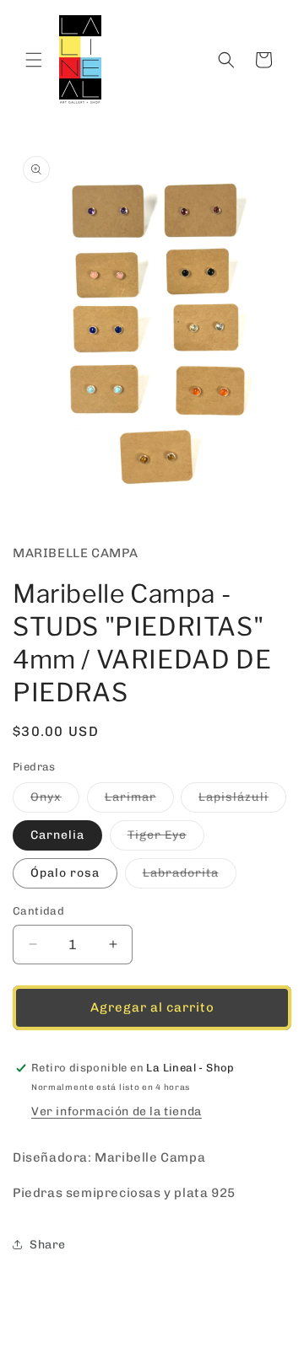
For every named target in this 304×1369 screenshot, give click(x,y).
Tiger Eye (166, 839)
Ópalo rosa (65, 873)
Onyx (54, 801)
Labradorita (189, 877)
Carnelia (57, 835)
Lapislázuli (242, 801)
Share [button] (48, 1244)
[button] (33, 59)
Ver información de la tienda (116, 1111)
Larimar (139, 801)
